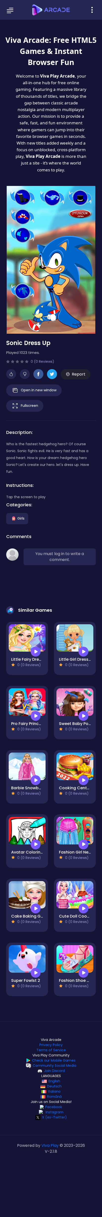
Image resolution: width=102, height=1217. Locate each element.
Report (78, 374)
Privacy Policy (51, 1044)
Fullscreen (29, 405)
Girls (21, 518)
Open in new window (38, 390)
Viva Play (50, 1145)
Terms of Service (51, 1050)
